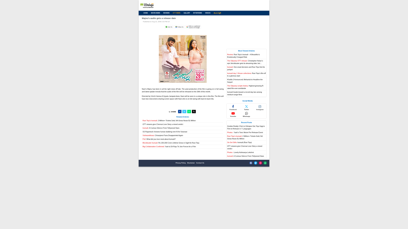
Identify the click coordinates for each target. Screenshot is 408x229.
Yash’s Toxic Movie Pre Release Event (245, 132)
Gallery (187, 13)
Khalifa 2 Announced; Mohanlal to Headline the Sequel (245, 81)
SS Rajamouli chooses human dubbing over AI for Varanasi (165, 132)
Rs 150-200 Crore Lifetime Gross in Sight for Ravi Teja (171, 143)
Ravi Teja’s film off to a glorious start (246, 74)
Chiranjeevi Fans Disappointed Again (163, 135)
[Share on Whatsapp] (189, 111)
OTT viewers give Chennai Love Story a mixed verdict (163, 124)
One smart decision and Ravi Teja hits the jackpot (246, 68)
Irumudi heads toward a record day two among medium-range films (244, 93)
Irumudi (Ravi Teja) (239, 142)
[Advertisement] (227, 5)
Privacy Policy (181, 163)
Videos (207, 13)
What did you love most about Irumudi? (159, 139)
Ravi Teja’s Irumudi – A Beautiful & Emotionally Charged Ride (243, 56)
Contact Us (200, 163)
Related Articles (182, 117)
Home (145, 13)
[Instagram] (260, 163)
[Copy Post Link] (194, 111)
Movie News (155, 13)
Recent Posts (246, 122)
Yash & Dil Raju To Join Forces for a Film (169, 146)
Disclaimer (191, 163)
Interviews (197, 13)
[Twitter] (255, 163)
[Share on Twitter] (184, 111)
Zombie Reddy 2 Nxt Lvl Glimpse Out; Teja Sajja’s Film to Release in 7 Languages (246, 127)
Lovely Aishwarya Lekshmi (240, 152)
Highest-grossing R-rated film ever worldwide (245, 87)
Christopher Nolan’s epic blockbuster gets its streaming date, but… (245, 62)
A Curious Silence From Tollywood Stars (161, 128)
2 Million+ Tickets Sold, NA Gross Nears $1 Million (169, 120)
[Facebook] (250, 163)
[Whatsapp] (265, 163)
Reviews (166, 13)
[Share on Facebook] (179, 111)
